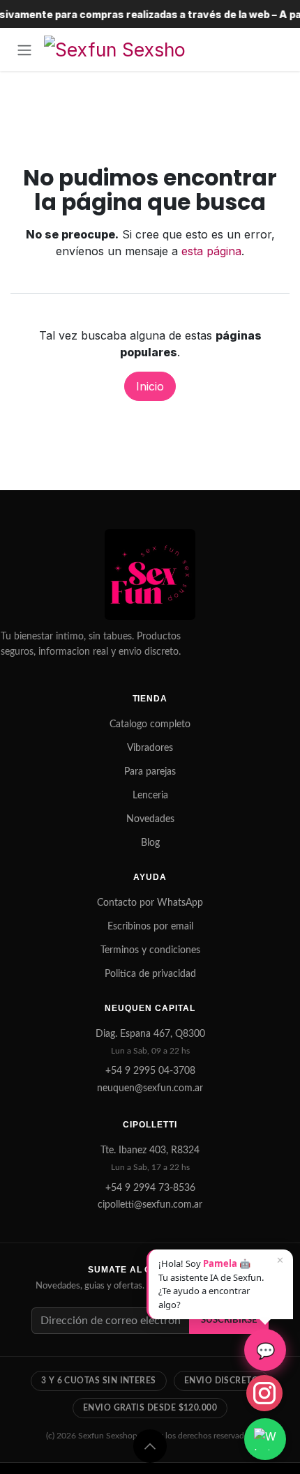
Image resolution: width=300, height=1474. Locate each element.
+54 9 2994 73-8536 (150, 1188)
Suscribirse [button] (229, 1320)
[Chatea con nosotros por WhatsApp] (265, 1439)
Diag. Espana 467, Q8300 (150, 1034)
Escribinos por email (150, 927)
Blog (150, 843)
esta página (211, 251)
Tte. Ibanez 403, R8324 (150, 1150)
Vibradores (150, 748)
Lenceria (150, 795)
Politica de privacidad (150, 974)
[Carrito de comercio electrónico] (276, 49)
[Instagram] (264, 1393)
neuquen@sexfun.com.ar (150, 1088)
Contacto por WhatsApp (150, 903)
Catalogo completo (150, 724)
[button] (150, 1446)
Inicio (150, 386)
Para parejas (150, 772)
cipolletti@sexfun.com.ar (150, 1205)
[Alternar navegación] (24, 49)
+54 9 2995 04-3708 (150, 1071)
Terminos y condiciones (150, 950)
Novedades (150, 819)
